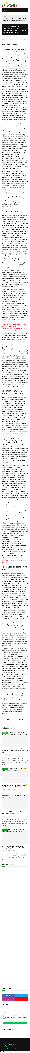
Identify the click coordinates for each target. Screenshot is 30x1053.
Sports (4, 732)
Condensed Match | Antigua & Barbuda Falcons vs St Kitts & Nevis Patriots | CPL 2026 (15, 750)
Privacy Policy (5, 1048)
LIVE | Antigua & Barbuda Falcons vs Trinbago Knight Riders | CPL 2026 (13, 847)
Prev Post (8, 719)
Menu (5, 10)
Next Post (22, 719)
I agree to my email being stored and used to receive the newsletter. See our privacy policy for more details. (15, 1017)
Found (2, 1052)
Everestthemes (6, 1046)
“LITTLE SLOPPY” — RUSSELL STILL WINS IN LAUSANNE (13, 812)
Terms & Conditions (16, 1048)
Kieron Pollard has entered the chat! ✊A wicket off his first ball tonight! (15, 786)
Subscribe (15, 1023)
